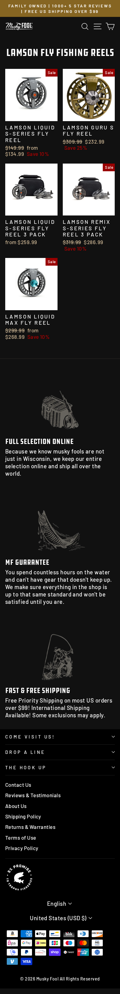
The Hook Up (26, 767)
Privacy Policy (21, 848)
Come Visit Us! (30, 736)
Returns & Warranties (30, 827)
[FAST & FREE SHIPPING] (60, 651)
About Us (16, 806)
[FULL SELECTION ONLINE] (60, 402)
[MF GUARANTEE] (60, 523)
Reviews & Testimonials (33, 795)
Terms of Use (20, 837)
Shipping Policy (23, 816)
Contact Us (18, 785)
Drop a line (25, 752)
